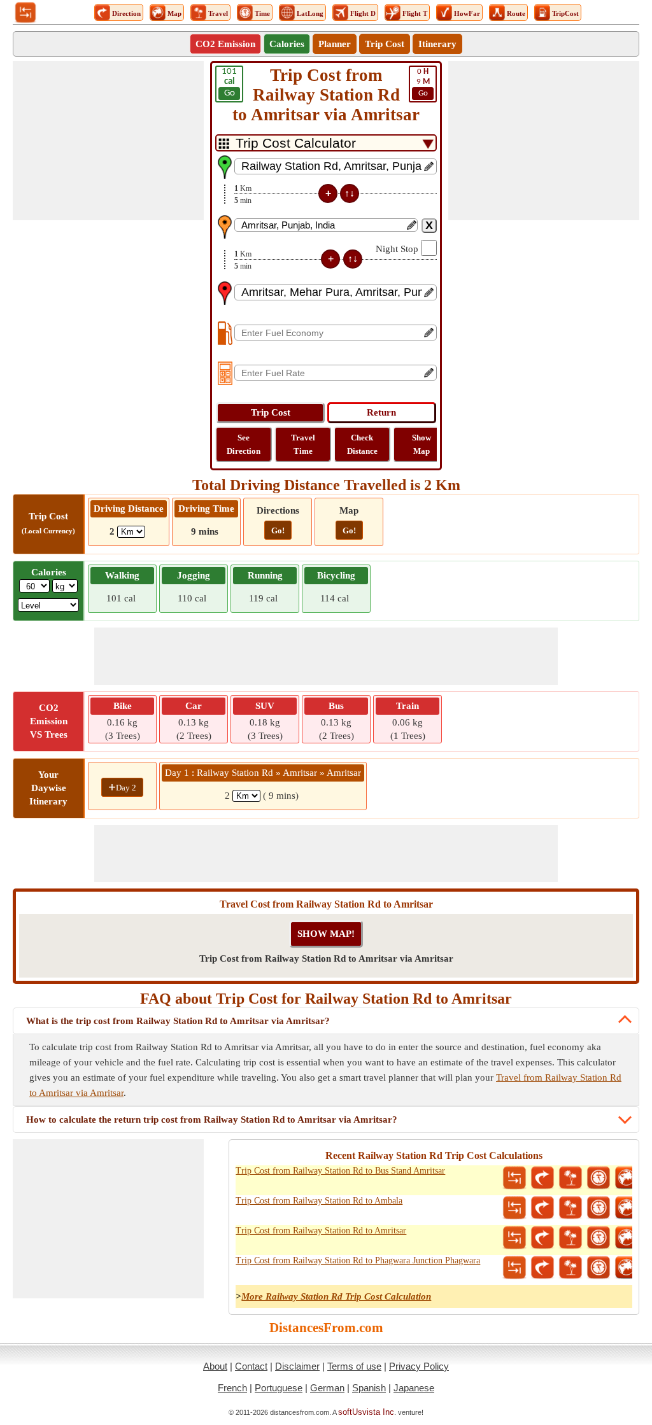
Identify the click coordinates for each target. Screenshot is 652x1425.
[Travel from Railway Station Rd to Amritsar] (570, 1238)
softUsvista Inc (366, 1412)
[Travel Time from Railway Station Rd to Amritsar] (598, 1238)
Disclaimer (297, 1366)
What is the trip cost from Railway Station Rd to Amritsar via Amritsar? (178, 1021)
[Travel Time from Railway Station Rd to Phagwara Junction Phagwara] (598, 1268)
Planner (334, 44)
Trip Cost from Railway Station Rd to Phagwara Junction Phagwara (358, 1260)
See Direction (243, 444)
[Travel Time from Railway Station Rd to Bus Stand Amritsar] (598, 1178)
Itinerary (437, 44)
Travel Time (303, 444)
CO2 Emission (225, 44)
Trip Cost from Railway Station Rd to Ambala (319, 1200)
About (215, 1366)
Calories (286, 44)
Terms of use (354, 1366)
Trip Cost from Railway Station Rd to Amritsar (321, 1230)
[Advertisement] (108, 140)
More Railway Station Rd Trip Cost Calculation (336, 1296)
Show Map (421, 444)
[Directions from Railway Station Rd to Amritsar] (542, 1238)
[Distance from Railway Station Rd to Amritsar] (514, 1238)
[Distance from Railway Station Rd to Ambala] (514, 1208)
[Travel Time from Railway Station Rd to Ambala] (598, 1208)
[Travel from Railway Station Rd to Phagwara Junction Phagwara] (570, 1268)
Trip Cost (384, 44)
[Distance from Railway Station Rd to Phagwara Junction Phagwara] (514, 1268)
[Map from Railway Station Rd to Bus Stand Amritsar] (626, 1178)
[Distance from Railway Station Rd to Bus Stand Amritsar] (514, 1178)
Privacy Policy (419, 1366)
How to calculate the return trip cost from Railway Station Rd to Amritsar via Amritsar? (211, 1119)
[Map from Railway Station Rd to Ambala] (626, 1208)
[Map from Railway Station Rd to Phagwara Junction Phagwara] (626, 1268)
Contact (251, 1366)
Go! (278, 530)
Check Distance (362, 444)
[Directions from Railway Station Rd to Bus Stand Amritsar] (542, 1178)
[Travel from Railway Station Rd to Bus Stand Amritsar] (570, 1178)
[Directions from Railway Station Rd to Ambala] (542, 1208)
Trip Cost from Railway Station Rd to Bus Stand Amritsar (340, 1171)
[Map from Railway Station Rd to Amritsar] (626, 1238)
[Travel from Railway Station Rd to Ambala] (570, 1208)
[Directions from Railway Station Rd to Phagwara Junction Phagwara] (542, 1268)
